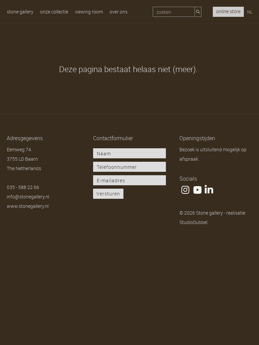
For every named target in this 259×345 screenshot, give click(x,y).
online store (228, 11)
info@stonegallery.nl (28, 196)
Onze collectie (54, 11)
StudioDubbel (193, 222)
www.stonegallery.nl (28, 206)
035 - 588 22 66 (23, 187)
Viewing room (89, 11)
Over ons (118, 11)
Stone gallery (20, 11)
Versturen (108, 193)
